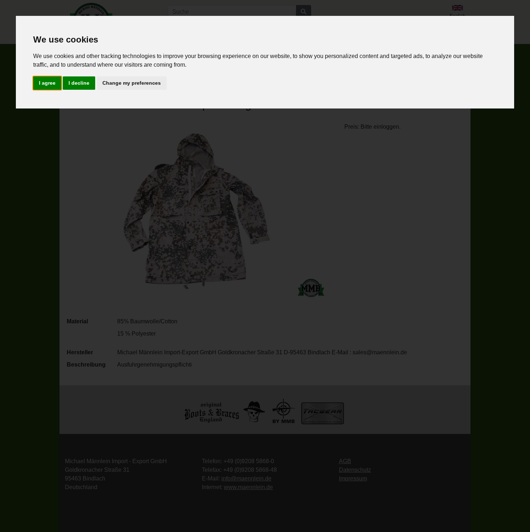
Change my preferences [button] (131, 83)
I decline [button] (79, 83)
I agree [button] (47, 83)
